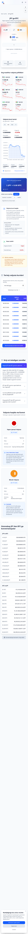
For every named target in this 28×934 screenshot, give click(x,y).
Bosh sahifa (4, 13)
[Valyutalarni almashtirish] (14, 30)
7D (4, 124)
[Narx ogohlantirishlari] (22, 2)
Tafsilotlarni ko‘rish (13, 290)
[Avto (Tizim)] (25, 10)
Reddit (19, 197)
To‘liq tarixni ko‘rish (19, 170)
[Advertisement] (14, 8)
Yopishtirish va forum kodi (8, 200)
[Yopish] (25, 911)
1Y (15, 124)
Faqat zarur (14, 926)
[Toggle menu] (25, 2)
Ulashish (16, 194)
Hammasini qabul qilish (14, 922)
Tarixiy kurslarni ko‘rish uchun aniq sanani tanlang (13, 281)
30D (8, 124)
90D (12, 124)
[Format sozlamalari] (25, 7)
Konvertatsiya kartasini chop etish (15, 637)
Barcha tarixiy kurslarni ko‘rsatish (14, 345)
